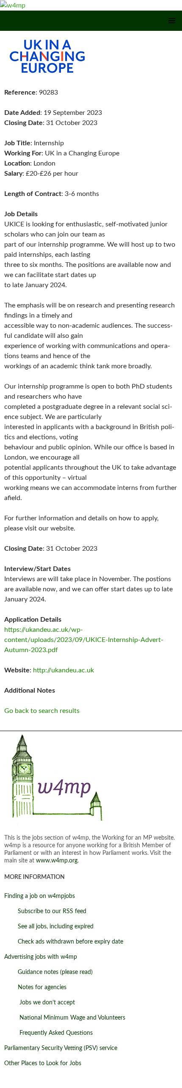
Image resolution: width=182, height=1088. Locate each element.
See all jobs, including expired (49, 927)
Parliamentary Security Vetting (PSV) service (60, 1048)
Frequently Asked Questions (48, 1033)
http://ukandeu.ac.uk (63, 670)
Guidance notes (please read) (48, 972)
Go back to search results (42, 710)
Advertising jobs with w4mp (40, 957)
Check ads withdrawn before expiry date (63, 942)
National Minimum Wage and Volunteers (64, 1018)
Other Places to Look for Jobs (42, 1063)
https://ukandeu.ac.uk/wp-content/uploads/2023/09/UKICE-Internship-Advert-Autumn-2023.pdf (83, 639)
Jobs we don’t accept (39, 1003)
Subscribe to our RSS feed (45, 911)
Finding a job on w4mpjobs (39, 896)
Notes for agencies (35, 987)
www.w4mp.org (56, 861)
